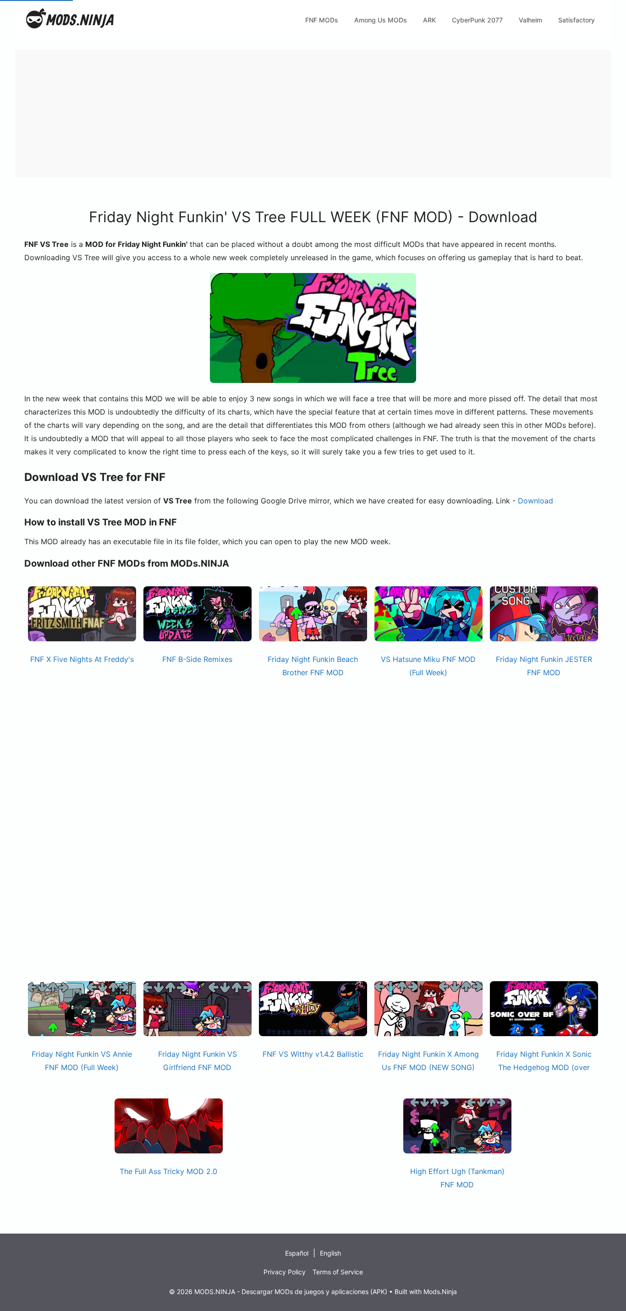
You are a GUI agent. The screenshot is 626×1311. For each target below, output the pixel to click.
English (330, 1253)
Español (296, 1253)
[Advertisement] (290, 113)
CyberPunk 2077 (477, 20)
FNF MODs (321, 20)
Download (535, 500)
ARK (429, 20)
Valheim (530, 20)
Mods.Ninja (440, 1291)
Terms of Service (338, 1272)
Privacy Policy (285, 1272)
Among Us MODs (380, 20)
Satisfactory (576, 20)
